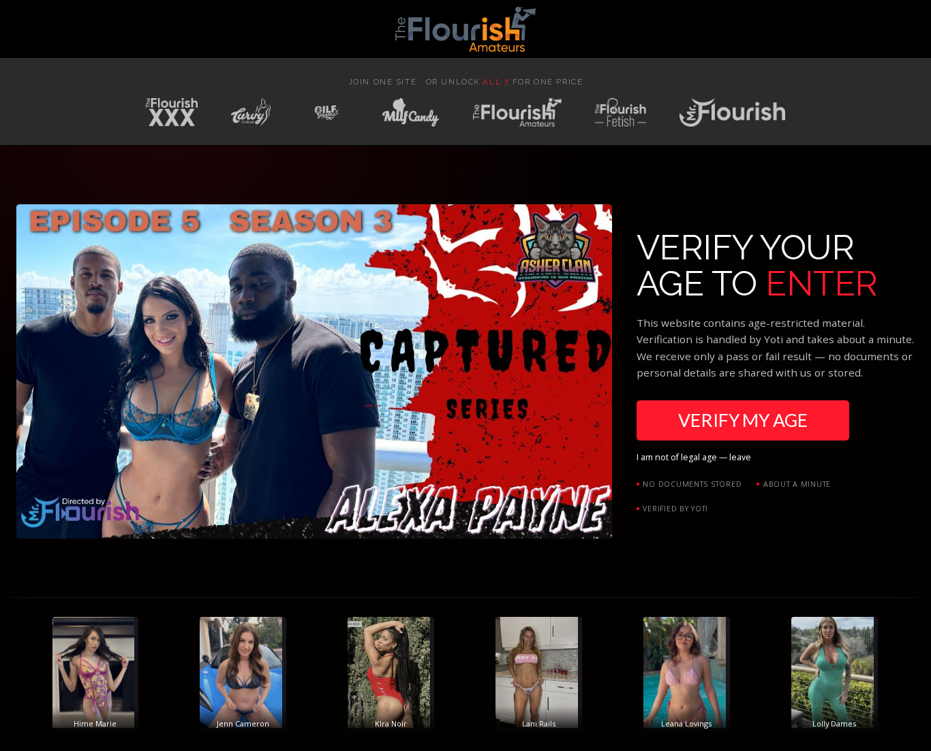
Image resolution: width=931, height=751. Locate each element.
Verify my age (742, 420)
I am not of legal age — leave (694, 457)
